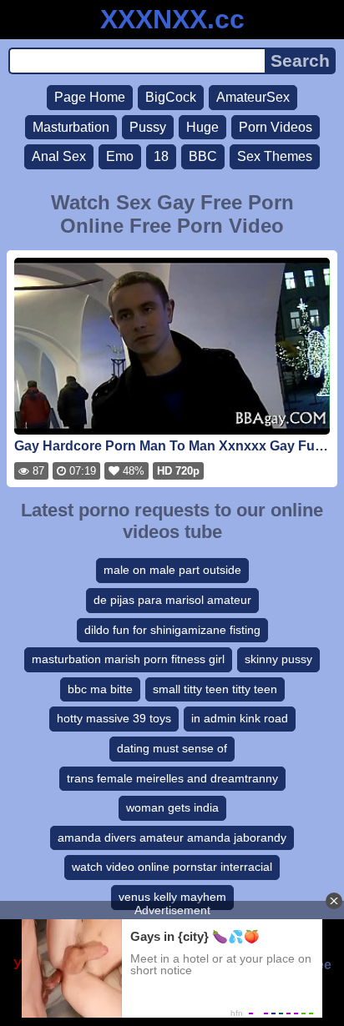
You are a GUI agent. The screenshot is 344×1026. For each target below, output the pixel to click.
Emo (120, 156)
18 (161, 156)
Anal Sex (59, 156)
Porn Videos (275, 127)
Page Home (89, 97)
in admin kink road (239, 718)
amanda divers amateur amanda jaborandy (172, 837)
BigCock (170, 97)
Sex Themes (274, 156)
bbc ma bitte (100, 689)
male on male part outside (172, 569)
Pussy (147, 127)
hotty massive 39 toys (114, 718)
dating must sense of (172, 748)
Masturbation (71, 127)
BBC (203, 156)
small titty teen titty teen (215, 689)
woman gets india (172, 807)
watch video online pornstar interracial (172, 866)
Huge (202, 127)
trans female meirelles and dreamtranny (172, 778)
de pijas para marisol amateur (172, 599)
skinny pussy (278, 659)
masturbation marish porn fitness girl (128, 659)
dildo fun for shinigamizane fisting (172, 629)
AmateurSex (253, 97)
